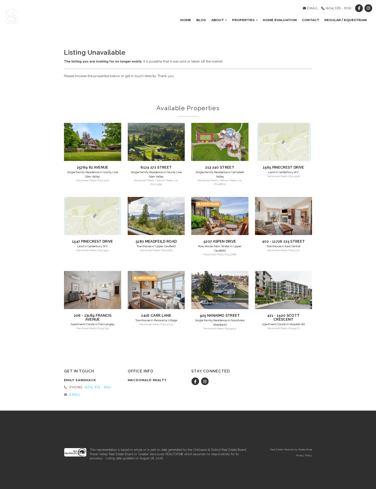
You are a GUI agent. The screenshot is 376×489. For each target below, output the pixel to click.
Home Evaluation (280, 20)
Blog (201, 20)
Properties (243, 20)
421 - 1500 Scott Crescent (283, 317)
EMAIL (312, 8)
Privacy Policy (304, 455)
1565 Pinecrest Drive (283, 167)
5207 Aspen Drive (219, 241)
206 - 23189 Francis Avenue (92, 317)
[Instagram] (368, 8)
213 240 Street (219, 167)
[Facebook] (359, 8)
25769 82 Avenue (92, 167)
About (218, 20)
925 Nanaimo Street (220, 315)
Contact (310, 20)
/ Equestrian (345, 20)
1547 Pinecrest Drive (92, 241)
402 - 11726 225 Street (283, 241)
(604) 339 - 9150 (338, 8)
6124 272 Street (156, 167)
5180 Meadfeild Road (156, 241)
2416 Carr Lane (156, 315)
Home (185, 20)
